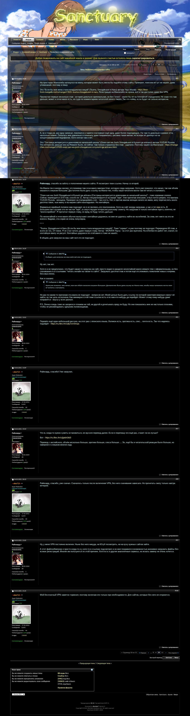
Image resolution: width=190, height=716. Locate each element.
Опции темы (147, 74)
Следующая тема (103, 663)
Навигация (52, 43)
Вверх (176, 658)
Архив (170, 695)
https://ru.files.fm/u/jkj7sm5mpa (65, 323)
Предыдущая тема (87, 663)
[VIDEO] (61, 681)
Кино (97, 40)
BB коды (61, 673)
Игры (85, 40)
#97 (177, 429)
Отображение (171, 74)
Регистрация (171, 50)
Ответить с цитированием (170, 124)
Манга (62, 40)
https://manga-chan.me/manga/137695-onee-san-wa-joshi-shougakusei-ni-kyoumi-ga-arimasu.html (109, 146)
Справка (30, 43)
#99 (177, 540)
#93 (177, 179)
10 (159, 65)
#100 (176, 591)
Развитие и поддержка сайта (97, 70)
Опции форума (40, 43)
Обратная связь (152, 695)
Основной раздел (29, 52)
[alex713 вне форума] (21, 203)
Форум (28, 40)
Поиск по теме (159, 74)
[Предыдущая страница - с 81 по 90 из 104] (149, 65)
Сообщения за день (19, 43)
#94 (177, 248)
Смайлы (61, 676)
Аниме (51, 40)
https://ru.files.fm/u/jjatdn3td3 (58, 437)
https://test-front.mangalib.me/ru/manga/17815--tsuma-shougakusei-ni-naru (94, 90)
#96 (177, 368)
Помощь (158, 50)
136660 (24, 224)
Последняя (172, 65)
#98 (177, 479)
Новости (16, 40)
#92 (177, 129)
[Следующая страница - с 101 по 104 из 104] (166, 65)
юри (158, 207)
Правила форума (65, 688)
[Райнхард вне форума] (17, 98)
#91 (177, 78)
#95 (177, 317)
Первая (143, 65)
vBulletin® (96, 706)
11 (162, 65)
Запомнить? (130, 53)
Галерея (39, 40)
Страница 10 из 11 (130, 65)
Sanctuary (43, 52)
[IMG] (60, 679)
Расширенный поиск (171, 43)
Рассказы (74, 40)
